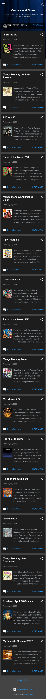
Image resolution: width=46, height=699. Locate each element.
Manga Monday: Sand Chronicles (15, 560)
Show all (38, 25)
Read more (37, 65)
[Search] (42, 5)
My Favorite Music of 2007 (18, 641)
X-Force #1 (9, 117)
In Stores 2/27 (11, 34)
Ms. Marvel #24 (11, 399)
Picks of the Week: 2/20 (16, 157)
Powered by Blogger (24, 689)
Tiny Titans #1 (11, 239)
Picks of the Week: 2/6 (15, 478)
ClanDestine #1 (11, 279)
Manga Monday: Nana (15, 359)
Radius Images (28, 694)
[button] (41, 35)
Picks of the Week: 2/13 (16, 319)
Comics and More (23, 10)
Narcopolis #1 (11, 518)
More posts (23, 680)
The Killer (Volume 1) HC (16, 438)
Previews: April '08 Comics (18, 601)
